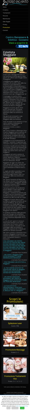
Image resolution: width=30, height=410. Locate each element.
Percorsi (5, 16)
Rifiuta (8, 408)
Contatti (5, 30)
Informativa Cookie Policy (22, 406)
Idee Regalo (6, 21)
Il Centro (5, 10)
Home (4, 7)
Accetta (22, 408)
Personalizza (15, 408)
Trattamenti (6, 13)
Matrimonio (6, 19)
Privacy (5, 24)
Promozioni (6, 27)
